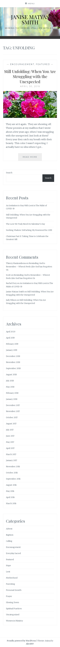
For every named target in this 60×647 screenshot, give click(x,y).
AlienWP (30, 644)
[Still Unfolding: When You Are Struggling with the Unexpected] (30, 117)
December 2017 (13, 405)
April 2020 (10, 331)
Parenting (10, 584)
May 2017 (10, 442)
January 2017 (11, 460)
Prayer (9, 596)
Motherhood (11, 578)
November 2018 (13, 362)
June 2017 (10, 436)
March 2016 (11, 503)
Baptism (9, 535)
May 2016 (10, 491)
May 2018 (10, 387)
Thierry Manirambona (16, 263)
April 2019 (10, 338)
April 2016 (10, 497)
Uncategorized (12, 614)
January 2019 (11, 350)
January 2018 (11, 399)
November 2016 (13, 466)
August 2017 (11, 423)
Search (9, 173)
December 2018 (13, 356)
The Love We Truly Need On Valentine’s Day (25, 224)
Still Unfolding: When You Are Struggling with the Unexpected (30, 76)
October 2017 (12, 417)
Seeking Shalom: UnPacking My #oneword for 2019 (29, 230)
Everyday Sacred (13, 553)
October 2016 (12, 473)
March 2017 (11, 454)
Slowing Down (12, 602)
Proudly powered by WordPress (21, 641)
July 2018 (10, 381)
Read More (32, 158)
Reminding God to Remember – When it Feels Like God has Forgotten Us (29, 266)
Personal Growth (13, 590)
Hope (8, 565)
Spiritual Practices (14, 608)
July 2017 (10, 430)
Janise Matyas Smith (30, 19)
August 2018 (11, 374)
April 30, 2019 (30, 86)
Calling (9, 541)
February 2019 (12, 344)
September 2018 (13, 368)
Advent (9, 529)
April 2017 (10, 448)
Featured (43, 64)
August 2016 (11, 485)
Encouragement (22, 64)
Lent (8, 572)
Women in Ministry (14, 621)
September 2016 (13, 479)
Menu (31, 3)
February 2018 (12, 393)
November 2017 (13, 411)
